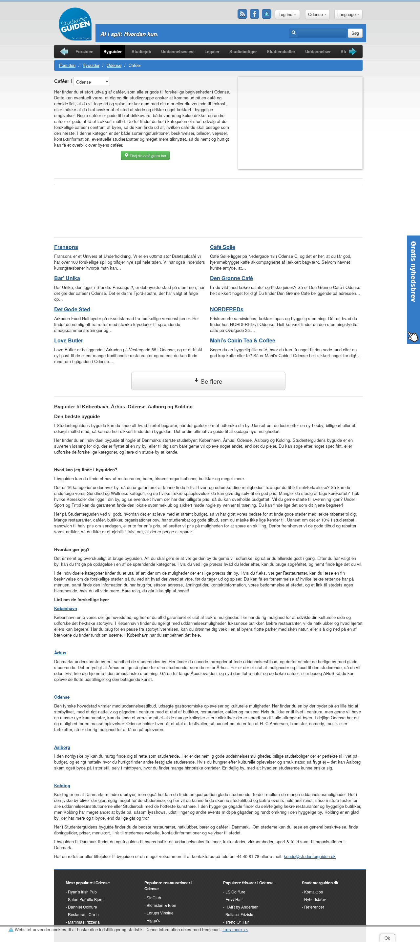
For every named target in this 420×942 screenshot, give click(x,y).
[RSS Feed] (242, 14)
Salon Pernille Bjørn (86, 899)
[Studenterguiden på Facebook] (255, 14)
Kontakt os (313, 891)
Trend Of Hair (237, 922)
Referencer (314, 907)
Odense (316, 14)
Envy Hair (234, 899)
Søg (355, 33)
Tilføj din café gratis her (147, 155)
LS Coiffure (235, 891)
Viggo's (153, 920)
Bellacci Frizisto (239, 914)
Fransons (66, 247)
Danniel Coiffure (82, 907)
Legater (212, 51)
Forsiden (84, 51)
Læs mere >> (235, 929)
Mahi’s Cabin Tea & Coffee (242, 340)
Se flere (210, 381)
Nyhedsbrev (315, 899)
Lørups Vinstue (160, 912)
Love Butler (68, 340)
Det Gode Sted (72, 309)
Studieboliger (243, 51)
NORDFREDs (226, 309)
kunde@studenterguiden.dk (310, 856)
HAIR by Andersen (242, 907)
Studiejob (141, 51)
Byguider (112, 51)
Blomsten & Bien (161, 905)
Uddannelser (318, 51)
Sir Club (154, 897)
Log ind (286, 14)
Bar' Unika (67, 278)
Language (347, 14)
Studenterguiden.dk (320, 883)
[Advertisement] (300, 123)
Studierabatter (281, 51)
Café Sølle (222, 247)
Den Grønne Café (231, 278)
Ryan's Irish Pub (82, 891)
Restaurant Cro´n (83, 914)
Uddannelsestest (178, 51)
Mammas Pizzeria (84, 922)
